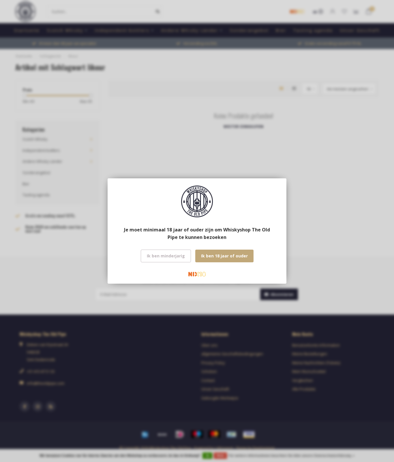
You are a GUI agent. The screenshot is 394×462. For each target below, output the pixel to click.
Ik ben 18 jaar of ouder (224, 256)
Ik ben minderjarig (166, 256)
